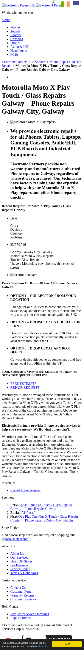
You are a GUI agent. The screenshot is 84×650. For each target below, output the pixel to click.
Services (40, 62)
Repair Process (20, 618)
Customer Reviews (23, 599)
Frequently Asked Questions (29, 614)
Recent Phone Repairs (25, 490)
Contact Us (18, 587)
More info (42, 646)
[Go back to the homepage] (35, 5)
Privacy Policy (20, 569)
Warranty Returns (22, 595)
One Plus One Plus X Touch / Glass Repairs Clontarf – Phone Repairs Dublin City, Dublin (44, 518)
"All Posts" (27, 512)
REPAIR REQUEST (24, 387)
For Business (19, 565)
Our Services (19, 557)
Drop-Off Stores (21, 561)
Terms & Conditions (24, 573)
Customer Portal (21, 591)
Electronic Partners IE (16, 62)
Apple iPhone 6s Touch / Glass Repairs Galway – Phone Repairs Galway (41, 507)
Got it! (67, 643)
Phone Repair (59, 62)
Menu (6, 20)
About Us (17, 553)
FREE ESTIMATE (23, 383)
